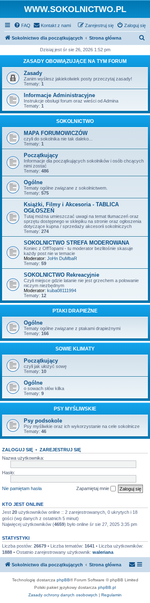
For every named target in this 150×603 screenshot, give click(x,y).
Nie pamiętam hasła (22, 488)
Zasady (33, 73)
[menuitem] (22, 25)
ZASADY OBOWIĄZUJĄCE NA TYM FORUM (75, 61)
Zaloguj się (17, 449)
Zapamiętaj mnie (93, 488)
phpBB (63, 580)
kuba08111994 (61, 290)
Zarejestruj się (60, 449)
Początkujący (41, 155)
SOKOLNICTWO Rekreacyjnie (61, 275)
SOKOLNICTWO (75, 121)
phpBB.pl (107, 587)
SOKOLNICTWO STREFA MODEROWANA (76, 243)
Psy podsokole (43, 421)
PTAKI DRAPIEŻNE (75, 311)
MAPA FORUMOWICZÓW (56, 133)
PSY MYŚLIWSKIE (75, 409)
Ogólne (33, 182)
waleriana (102, 552)
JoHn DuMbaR (62, 258)
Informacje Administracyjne (59, 95)
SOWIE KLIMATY (75, 349)
